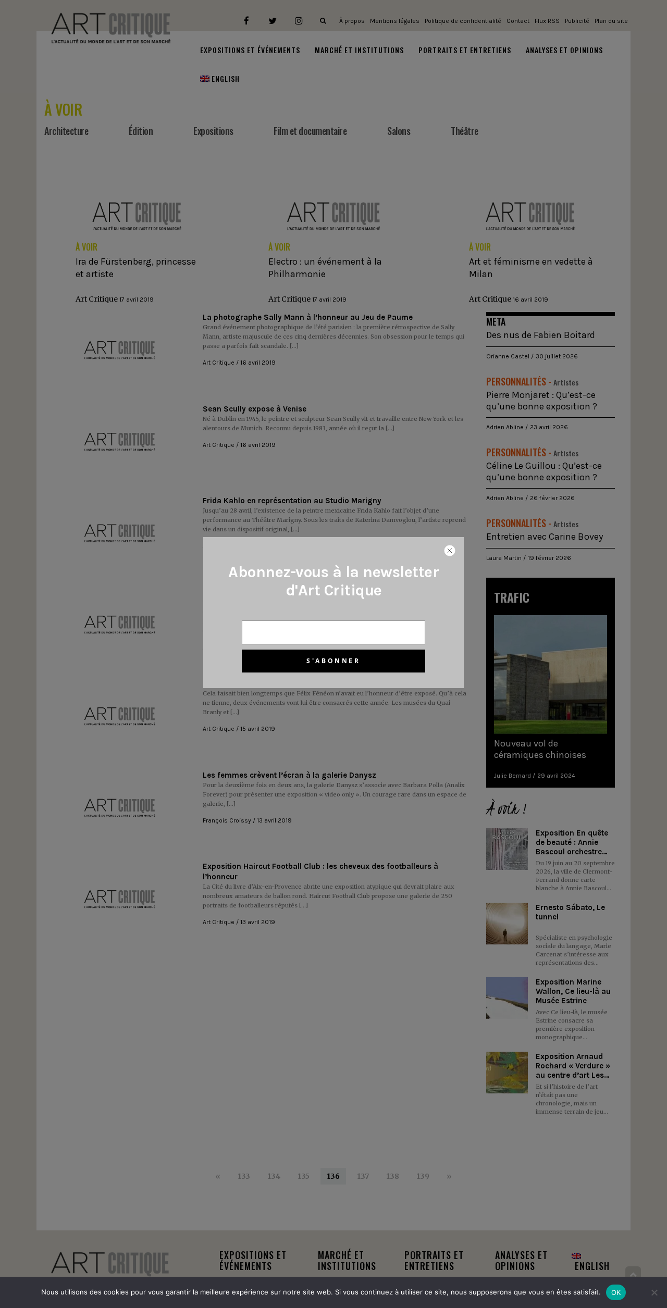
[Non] (654, 1292)
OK (616, 1292)
